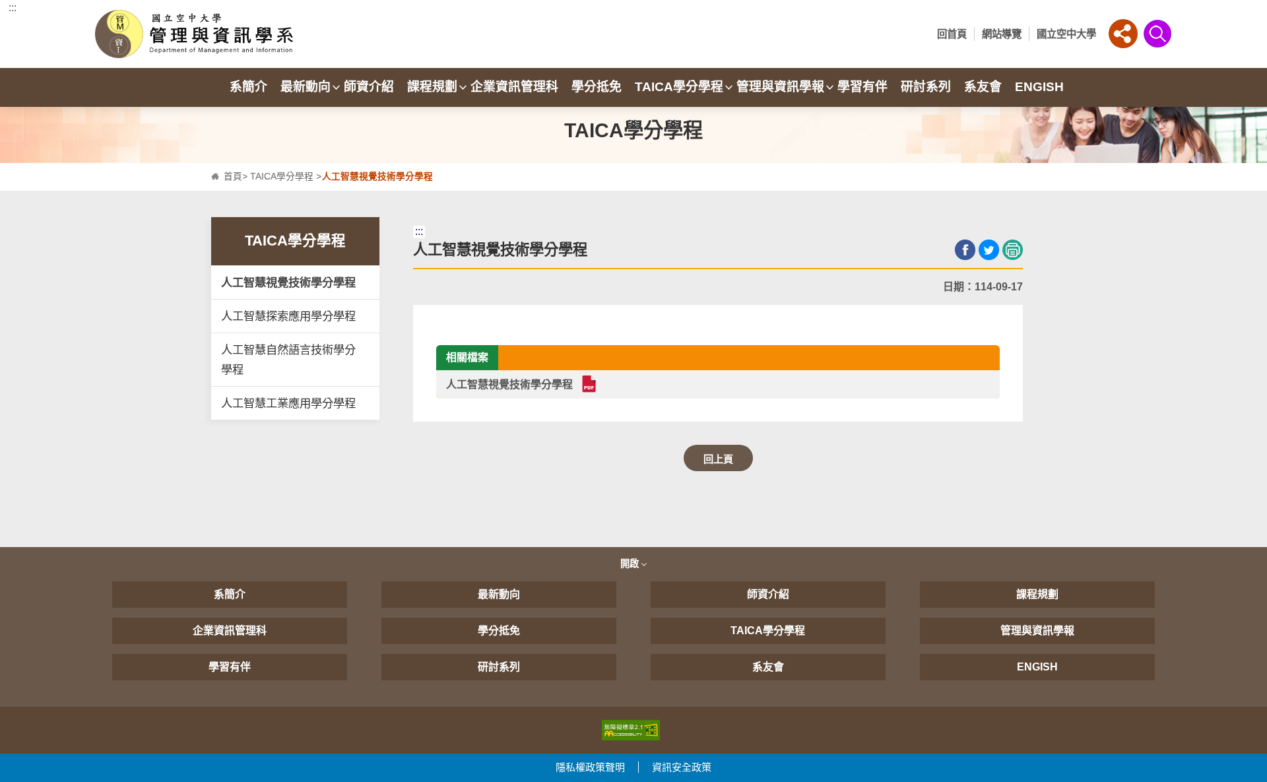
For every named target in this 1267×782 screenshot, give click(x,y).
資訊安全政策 (681, 767)
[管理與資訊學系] (229, 34)
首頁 (233, 176)
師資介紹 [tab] (369, 87)
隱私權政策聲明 (590, 767)
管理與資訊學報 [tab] (780, 87)
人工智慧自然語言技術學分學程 (288, 359)
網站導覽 (1002, 34)
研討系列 (499, 666)
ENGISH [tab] (1039, 87)
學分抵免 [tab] (596, 87)
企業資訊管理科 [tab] (514, 87)
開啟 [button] (630, 563)
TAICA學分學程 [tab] (679, 87)
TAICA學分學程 (281, 176)
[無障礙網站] (631, 729)
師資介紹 (768, 594)
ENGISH (1037, 666)
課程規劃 (1037, 594)
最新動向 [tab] (305, 87)
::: (12, 7)
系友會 (768, 666)
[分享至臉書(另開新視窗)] (965, 250)
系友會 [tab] (983, 87)
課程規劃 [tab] (432, 87)
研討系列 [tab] (926, 87)
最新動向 (499, 594)
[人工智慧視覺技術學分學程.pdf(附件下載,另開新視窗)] (588, 384)
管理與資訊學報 (1037, 630)
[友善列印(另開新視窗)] (1012, 250)
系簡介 (229, 594)
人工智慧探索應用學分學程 (288, 316)
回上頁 (718, 459)
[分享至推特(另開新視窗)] (989, 250)
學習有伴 (230, 666)
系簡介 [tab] (248, 87)
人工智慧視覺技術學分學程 (288, 282)
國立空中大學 (1066, 34)
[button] (1123, 33)
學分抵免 (499, 630)
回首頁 (952, 34)
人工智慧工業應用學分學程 (288, 403)
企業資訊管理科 (230, 630)
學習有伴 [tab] (862, 87)
